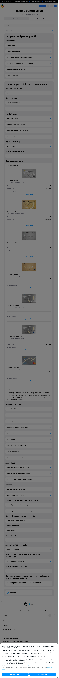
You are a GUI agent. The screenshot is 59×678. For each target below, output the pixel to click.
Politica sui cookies (25, 666)
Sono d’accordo (42, 674)
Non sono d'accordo (15, 674)
